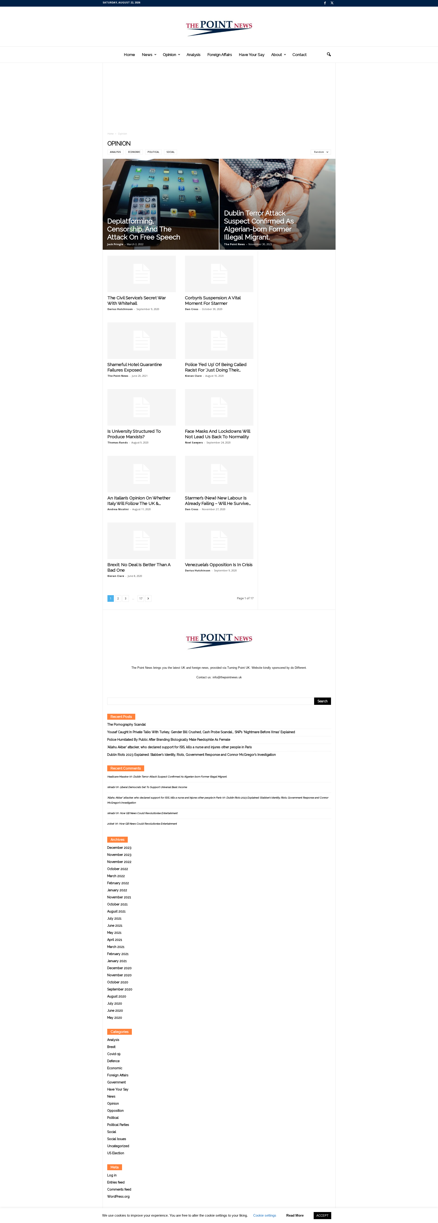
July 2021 (114, 918)
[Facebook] (325, 3)
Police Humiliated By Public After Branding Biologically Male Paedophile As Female (168, 739)
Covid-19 (113, 1054)
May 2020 (114, 1017)
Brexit (111, 1047)
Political (153, 152)
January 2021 (117, 961)
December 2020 (119, 968)
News (147, 54)
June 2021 (114, 925)
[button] (329, 55)
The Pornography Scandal (126, 724)
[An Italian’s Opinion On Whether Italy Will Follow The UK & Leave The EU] (141, 474)
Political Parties (118, 1125)
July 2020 (114, 1003)
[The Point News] (219, 26)
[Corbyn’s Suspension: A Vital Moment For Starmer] (219, 274)
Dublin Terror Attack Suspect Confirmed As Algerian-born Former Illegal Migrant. (259, 225)
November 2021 (119, 897)
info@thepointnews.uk (227, 677)
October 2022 (117, 869)
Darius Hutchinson (120, 309)
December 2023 (119, 847)
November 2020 (119, 975)
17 (140, 598)
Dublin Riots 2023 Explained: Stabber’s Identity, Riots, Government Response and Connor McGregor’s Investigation (191, 754)
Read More (295, 1215)
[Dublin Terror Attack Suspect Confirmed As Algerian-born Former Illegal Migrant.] (277, 204)
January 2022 (117, 890)
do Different (298, 667)
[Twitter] (332, 3)
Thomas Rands (117, 442)
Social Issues (116, 1139)
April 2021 (114, 940)
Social (171, 152)
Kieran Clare (193, 375)
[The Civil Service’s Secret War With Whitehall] (141, 274)
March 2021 (115, 947)
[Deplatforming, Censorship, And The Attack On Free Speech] (161, 204)
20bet (110, 823)
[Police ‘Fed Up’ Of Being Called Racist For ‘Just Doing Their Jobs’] (219, 340)
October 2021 (117, 904)
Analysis (194, 54)
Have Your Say (251, 54)
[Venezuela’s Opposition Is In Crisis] (219, 541)
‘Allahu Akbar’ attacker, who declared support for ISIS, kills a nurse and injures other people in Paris (179, 747)
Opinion (169, 54)
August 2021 (116, 911)
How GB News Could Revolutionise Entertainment (148, 813)
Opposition (115, 1110)
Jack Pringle (115, 244)
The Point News (234, 244)
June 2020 (115, 1010)
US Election (115, 1153)
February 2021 (117, 954)
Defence (113, 1061)
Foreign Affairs (219, 54)
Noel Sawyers (194, 442)
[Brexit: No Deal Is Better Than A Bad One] (141, 541)
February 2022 (118, 883)
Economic (134, 152)
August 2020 (116, 996)
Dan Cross (191, 309)
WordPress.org (118, 1196)
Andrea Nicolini (118, 509)
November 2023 (119, 855)
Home (129, 54)
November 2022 (119, 862)
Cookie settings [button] (264, 1215)
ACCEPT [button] (322, 1215)
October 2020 (117, 982)
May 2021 (114, 932)
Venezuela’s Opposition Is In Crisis (219, 564)
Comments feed (119, 1189)
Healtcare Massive (117, 776)
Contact (299, 54)
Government (116, 1082)
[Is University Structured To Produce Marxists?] (141, 407)
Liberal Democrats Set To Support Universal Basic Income (153, 787)
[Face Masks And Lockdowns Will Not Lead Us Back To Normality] (219, 407)
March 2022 (116, 876)
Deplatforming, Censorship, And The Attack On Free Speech (143, 229)
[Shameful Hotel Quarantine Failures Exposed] (141, 340)
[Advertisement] (219, 98)
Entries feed (116, 1182)
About (276, 54)
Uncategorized (118, 1146)
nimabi (111, 787)
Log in (112, 1175)
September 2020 (119, 989)
